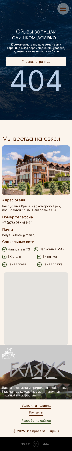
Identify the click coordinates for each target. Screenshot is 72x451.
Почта (7, 229)
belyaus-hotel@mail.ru (19, 235)
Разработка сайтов (36, 421)
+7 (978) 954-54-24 (17, 223)
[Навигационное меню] (63, 9)
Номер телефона (17, 217)
